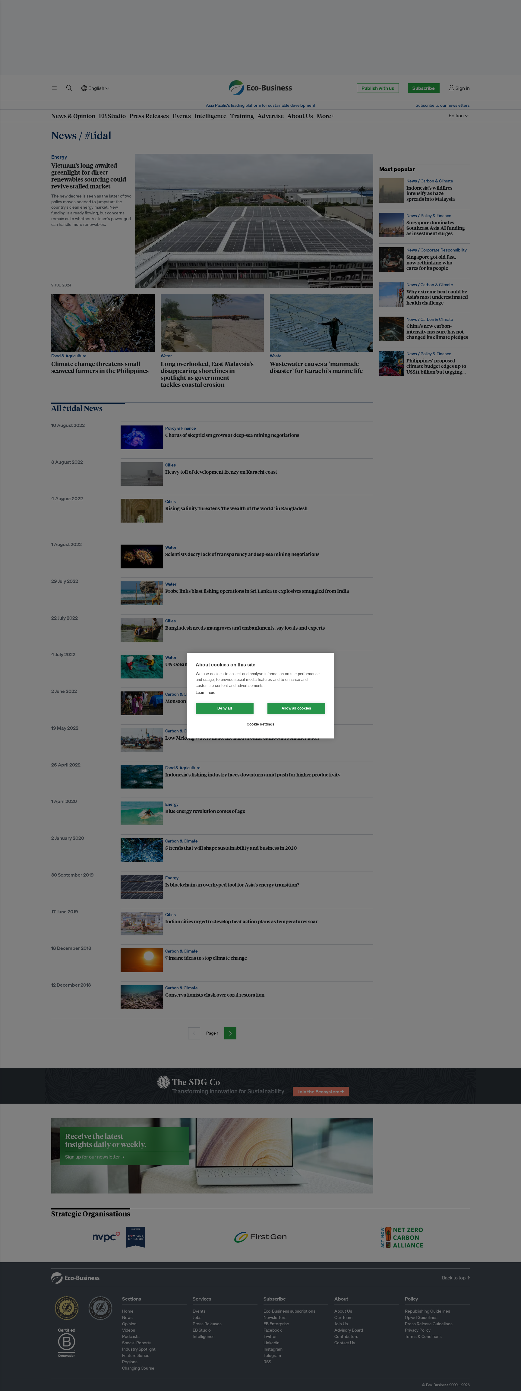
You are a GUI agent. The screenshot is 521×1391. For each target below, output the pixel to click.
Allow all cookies (296, 708)
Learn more (205, 692)
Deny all (224, 708)
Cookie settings (260, 724)
